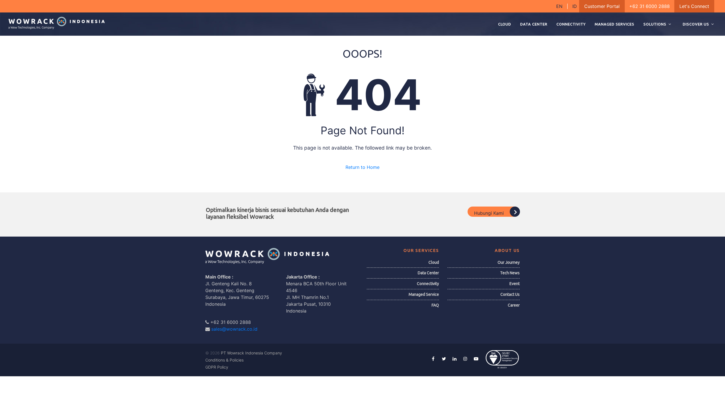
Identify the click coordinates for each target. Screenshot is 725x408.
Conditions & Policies (224, 360)
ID (574, 6)
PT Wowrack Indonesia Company (251, 352)
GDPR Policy (216, 367)
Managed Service (424, 294)
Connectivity (428, 283)
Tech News (510, 273)
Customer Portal (602, 6)
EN (560, 6)
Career (514, 305)
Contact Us (510, 294)
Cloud (433, 262)
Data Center (428, 273)
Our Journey (509, 262)
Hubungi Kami (489, 213)
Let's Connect (694, 6)
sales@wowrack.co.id (234, 329)
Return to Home (362, 167)
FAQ (435, 305)
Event (514, 283)
